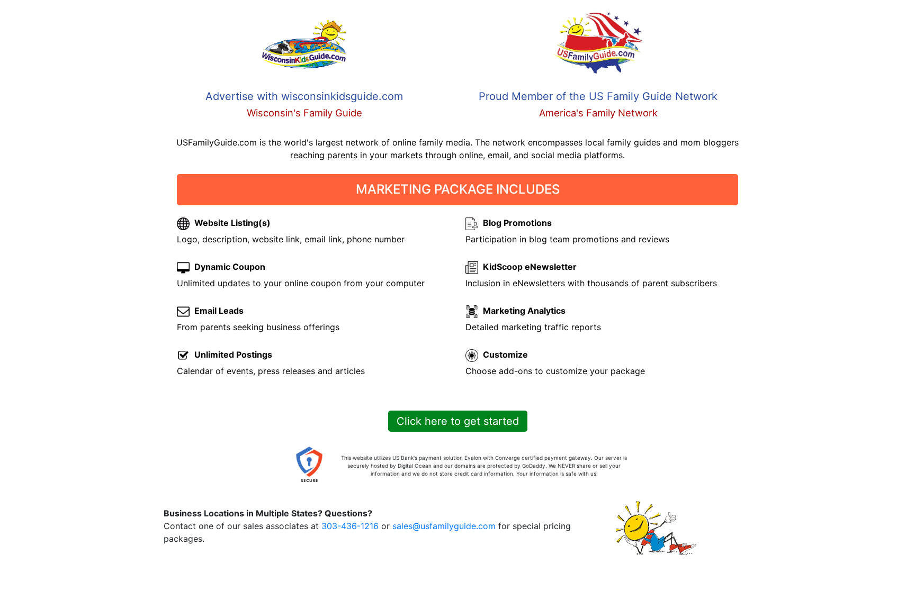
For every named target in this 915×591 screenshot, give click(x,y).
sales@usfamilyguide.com (444, 526)
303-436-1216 (350, 526)
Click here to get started (458, 421)
